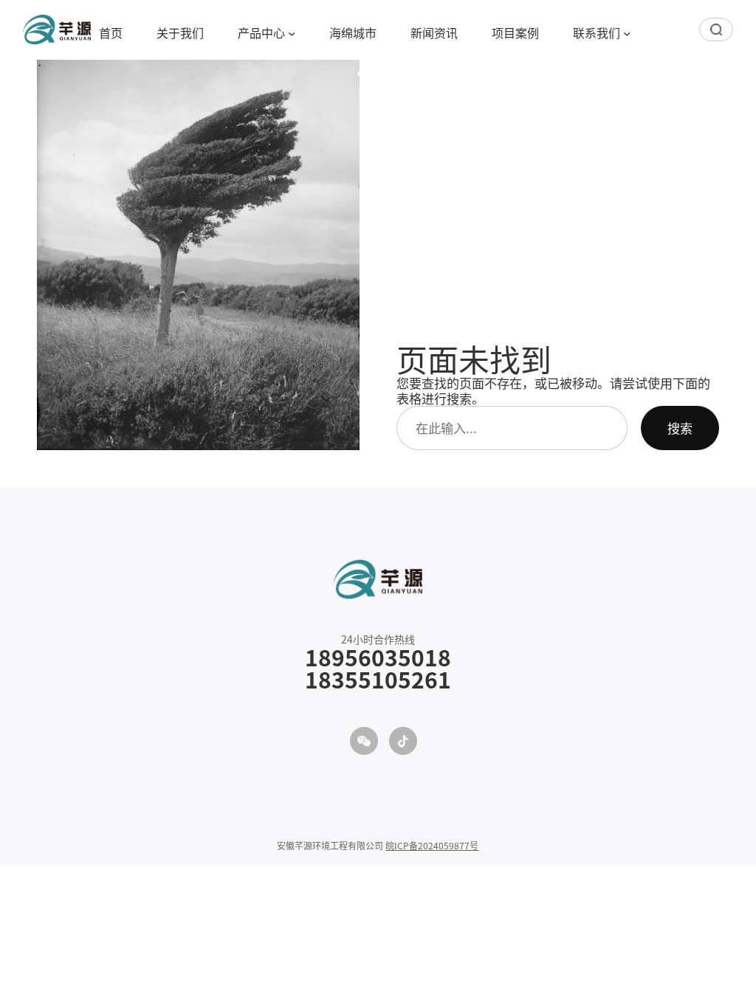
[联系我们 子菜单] (626, 32)
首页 (111, 32)
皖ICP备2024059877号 (431, 845)
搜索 (680, 427)
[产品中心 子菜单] (291, 32)
